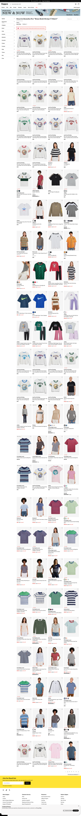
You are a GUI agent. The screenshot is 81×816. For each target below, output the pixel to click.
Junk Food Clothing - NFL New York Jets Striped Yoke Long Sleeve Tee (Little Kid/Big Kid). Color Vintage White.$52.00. (39, 389)
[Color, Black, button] (35, 221)
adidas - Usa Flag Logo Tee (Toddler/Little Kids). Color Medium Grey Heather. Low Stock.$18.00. (71, 184)
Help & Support (77, 7)
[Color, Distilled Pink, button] (66, 312)
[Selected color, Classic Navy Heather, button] (65, 762)
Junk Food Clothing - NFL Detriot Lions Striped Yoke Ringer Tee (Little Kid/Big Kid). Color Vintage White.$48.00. (24, 389)
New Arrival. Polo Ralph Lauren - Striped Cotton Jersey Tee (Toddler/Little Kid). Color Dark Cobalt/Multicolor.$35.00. (24, 479)
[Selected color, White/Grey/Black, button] (65, 221)
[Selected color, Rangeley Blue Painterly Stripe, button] (65, 730)
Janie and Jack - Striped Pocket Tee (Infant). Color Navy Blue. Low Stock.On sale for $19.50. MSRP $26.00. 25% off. (71, 601)
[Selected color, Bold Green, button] (33, 282)
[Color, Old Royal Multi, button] (52, 609)
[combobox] (23, 4)
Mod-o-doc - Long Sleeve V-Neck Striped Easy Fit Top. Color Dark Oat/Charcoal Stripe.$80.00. (39, 245)
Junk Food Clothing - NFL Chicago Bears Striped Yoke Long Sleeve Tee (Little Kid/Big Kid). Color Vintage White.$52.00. (39, 155)
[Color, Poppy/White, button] (68, 518)
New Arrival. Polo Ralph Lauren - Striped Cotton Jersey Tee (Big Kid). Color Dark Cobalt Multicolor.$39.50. (24, 449)
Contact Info (24, 798)
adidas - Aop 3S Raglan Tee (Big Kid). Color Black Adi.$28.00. (55, 184)
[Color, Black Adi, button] (51, 221)
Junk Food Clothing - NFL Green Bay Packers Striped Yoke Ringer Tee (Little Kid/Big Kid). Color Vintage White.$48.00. (55, 389)
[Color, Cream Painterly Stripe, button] (66, 730)
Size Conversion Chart (45, 796)
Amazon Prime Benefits (7, 802)
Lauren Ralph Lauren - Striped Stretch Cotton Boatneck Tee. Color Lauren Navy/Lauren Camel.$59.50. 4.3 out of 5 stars (39, 449)
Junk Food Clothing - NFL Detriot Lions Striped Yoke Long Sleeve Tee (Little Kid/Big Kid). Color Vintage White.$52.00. (24, 361)
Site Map (43, 800)
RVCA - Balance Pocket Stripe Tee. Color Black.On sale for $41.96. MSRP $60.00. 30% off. (71, 389)
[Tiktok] (6, 790)
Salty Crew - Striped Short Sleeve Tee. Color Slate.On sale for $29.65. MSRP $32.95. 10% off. (39, 691)
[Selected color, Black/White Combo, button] (65, 425)
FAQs (23, 796)
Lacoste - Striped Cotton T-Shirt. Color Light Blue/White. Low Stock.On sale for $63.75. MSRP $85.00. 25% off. (39, 723)
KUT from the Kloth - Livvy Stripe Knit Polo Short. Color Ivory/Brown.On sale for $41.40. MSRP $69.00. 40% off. (24, 245)
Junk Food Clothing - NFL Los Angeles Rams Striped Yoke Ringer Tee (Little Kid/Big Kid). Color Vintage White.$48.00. (39, 479)
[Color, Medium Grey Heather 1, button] (66, 191)
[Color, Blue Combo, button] (66, 425)
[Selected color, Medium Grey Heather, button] (65, 191)
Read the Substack (46, 1)
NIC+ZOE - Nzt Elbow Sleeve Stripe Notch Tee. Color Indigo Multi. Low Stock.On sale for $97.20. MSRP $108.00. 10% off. (39, 572)
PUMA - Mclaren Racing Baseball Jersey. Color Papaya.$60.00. (71, 245)
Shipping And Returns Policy (27, 802)
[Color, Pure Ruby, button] (35, 282)
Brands (62, 796)
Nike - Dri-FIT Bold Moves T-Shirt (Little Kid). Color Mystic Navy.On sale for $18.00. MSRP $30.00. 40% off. (24, 305)
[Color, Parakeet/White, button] (66, 518)
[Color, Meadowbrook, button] (66, 762)
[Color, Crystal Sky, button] (37, 282)
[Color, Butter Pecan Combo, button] (19, 282)
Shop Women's (69, 14)
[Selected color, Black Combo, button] (18, 282)
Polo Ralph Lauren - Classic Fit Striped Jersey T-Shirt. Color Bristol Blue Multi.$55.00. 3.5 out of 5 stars (24, 723)
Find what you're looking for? (73, 774)
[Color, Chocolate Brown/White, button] (66, 698)
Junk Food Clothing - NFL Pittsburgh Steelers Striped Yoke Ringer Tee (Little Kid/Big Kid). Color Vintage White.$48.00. (39, 44)
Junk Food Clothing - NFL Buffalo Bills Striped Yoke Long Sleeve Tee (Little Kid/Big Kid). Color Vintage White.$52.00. (71, 71)
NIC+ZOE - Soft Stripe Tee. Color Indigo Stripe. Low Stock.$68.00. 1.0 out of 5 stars (55, 723)
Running (62, 802)
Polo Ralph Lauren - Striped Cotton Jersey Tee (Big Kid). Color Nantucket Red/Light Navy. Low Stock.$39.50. (71, 449)
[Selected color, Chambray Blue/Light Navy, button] (65, 698)
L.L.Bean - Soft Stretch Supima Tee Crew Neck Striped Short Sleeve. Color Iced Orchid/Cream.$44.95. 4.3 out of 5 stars (71, 479)
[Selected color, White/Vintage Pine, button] (18, 191)
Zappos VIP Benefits (7, 804)
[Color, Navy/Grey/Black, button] (68, 221)
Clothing (24, 24)
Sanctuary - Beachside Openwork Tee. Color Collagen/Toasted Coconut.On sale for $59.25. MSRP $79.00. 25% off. (55, 305)
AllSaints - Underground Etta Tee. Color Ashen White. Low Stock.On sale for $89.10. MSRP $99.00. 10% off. (39, 214)
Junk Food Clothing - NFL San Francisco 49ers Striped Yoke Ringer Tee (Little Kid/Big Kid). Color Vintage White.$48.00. (24, 155)
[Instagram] (3, 790)
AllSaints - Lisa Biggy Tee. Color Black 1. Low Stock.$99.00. (71, 155)
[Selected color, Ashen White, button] (33, 221)
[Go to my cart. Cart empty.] (78, 4)
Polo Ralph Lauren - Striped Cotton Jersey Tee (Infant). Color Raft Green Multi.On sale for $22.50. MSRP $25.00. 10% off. (55, 601)
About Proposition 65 (26, 804)
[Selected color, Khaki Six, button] (49, 221)
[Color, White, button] (66, 221)
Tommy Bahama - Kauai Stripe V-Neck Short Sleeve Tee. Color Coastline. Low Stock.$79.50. (55, 449)
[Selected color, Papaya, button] (65, 252)
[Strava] (9, 790)
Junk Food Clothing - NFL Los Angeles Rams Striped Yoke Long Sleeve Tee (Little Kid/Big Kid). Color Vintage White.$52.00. (55, 361)
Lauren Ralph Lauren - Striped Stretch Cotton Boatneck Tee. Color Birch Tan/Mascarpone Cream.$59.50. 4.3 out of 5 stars (55, 419)
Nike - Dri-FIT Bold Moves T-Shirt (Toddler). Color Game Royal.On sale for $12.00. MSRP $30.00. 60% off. (39, 305)
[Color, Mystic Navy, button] (35, 312)
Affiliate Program (44, 798)
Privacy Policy (38, 808)
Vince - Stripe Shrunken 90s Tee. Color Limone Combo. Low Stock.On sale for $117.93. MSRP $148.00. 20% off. (71, 99)
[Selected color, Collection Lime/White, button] (65, 518)
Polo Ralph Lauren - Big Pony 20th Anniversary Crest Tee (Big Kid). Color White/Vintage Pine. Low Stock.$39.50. (24, 184)
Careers (4, 798)
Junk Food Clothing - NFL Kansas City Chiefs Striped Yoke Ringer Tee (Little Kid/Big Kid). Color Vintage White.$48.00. (24, 755)
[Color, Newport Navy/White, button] (68, 698)
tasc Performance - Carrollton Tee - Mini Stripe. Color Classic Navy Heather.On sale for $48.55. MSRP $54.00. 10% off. (71, 755)
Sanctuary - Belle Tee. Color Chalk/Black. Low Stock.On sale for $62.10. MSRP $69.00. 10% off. (55, 155)
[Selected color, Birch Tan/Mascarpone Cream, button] (49, 425)
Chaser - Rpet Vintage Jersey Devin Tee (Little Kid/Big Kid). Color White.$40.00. (24, 214)
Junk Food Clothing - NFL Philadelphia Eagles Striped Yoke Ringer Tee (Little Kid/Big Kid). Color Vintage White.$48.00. (24, 99)
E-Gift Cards (44, 804)
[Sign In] (75, 4)
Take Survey (43, 802)
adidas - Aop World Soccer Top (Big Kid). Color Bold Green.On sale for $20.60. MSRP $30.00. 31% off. (39, 275)
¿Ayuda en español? (26, 800)
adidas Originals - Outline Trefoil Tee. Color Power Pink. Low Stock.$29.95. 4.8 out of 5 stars (39, 184)
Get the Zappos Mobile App (8, 800)
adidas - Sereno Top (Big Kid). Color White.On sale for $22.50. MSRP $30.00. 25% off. (55, 245)
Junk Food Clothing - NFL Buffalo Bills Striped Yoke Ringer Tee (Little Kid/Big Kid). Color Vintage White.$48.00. (55, 71)
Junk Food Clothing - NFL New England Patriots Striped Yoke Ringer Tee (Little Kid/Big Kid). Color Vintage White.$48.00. (39, 127)
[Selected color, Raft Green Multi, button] (49, 609)
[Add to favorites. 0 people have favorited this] (31, 32)
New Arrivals (63, 800)
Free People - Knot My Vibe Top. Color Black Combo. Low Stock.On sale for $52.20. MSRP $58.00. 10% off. (24, 275)
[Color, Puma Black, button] (66, 252)
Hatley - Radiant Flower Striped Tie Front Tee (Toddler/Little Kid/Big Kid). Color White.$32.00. (55, 479)
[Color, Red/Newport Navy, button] (51, 609)
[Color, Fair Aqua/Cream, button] (66, 486)
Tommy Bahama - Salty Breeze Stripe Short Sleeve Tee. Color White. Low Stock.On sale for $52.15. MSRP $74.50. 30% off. (24, 631)
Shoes (62, 804)
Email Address (7, 783)
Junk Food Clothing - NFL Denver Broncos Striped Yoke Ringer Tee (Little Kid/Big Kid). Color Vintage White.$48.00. (55, 127)
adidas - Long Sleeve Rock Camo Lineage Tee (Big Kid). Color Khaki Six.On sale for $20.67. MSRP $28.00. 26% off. (55, 214)
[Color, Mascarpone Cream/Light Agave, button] (54, 425)
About (4, 796)
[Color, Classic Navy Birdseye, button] (68, 730)
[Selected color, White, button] (49, 252)
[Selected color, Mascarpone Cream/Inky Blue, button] (49, 548)
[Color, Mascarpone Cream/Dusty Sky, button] (52, 425)
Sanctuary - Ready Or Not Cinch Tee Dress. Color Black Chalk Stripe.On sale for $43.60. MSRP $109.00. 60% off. (71, 275)
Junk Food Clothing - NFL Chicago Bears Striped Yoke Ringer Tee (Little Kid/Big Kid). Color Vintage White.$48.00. (55, 99)
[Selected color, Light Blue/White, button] (33, 730)
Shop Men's (76, 14)
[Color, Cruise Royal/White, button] (51, 425)
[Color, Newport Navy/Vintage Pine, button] (19, 191)
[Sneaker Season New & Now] (40, 12)
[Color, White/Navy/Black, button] (70, 221)
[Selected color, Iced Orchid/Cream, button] (65, 486)
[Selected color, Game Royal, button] (33, 312)
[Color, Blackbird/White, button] (35, 730)
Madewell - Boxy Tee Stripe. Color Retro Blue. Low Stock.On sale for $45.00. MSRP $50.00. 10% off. (24, 511)
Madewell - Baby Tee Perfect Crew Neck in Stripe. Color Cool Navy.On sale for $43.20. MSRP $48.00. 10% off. (39, 511)
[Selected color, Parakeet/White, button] (65, 638)
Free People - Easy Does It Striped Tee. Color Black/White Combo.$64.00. (71, 419)
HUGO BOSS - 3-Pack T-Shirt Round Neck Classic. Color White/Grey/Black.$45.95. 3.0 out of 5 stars (71, 214)
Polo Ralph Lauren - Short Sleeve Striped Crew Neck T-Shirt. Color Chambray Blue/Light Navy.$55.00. (71, 691)
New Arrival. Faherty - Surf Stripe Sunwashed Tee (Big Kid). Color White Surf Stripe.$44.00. (39, 419)
